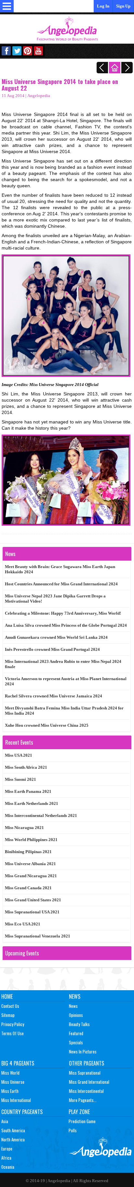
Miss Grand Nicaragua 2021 (31, 875)
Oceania (7, 1167)
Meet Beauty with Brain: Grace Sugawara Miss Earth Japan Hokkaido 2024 (60, 569)
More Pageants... (83, 1100)
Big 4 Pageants (17, 1063)
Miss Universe (12, 1082)
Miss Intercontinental (86, 1091)
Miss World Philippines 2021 (31, 839)
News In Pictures (83, 1051)
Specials (76, 1042)
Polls (73, 1130)
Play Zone (79, 1112)
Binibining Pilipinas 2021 (28, 851)
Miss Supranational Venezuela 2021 (37, 936)
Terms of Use (12, 1033)
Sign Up (123, 6)
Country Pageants (22, 1112)
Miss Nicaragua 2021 (24, 827)
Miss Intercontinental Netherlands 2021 (41, 815)
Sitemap (8, 1015)
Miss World (10, 1072)
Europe (6, 1148)
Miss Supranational (84, 1072)
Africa (6, 1157)
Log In (103, 6)
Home (7, 996)
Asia (4, 1121)
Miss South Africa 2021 (26, 767)
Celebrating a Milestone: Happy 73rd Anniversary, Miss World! (63, 613)
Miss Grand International (89, 1082)
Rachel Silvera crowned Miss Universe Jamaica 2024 (53, 696)
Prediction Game (82, 1121)
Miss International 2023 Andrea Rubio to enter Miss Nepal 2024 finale (63, 664)
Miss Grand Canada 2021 (28, 887)
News (74, 996)
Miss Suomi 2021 (20, 779)
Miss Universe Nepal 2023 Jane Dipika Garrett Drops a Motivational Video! (55, 599)
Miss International (16, 1100)
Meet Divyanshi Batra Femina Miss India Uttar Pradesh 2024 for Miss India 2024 (64, 711)
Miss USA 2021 (18, 755)
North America (13, 1139)
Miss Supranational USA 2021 (32, 911)
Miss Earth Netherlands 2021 (31, 803)
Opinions (76, 1015)
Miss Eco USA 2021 (22, 924)
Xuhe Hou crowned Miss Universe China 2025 (46, 725)
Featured (76, 1033)
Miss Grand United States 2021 (33, 899)
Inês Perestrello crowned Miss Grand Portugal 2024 (52, 649)
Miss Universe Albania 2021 (30, 863)
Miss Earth (10, 1091)
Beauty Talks (79, 1024)
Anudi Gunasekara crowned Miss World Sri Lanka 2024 (56, 637)
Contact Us (10, 1006)
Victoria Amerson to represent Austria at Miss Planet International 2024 (66, 681)
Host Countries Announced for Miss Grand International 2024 (61, 583)
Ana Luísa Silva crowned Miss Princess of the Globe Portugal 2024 (66, 625)
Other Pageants (86, 1063)
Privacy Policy (12, 1024)
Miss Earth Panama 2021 (28, 791)
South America (13, 1130)
